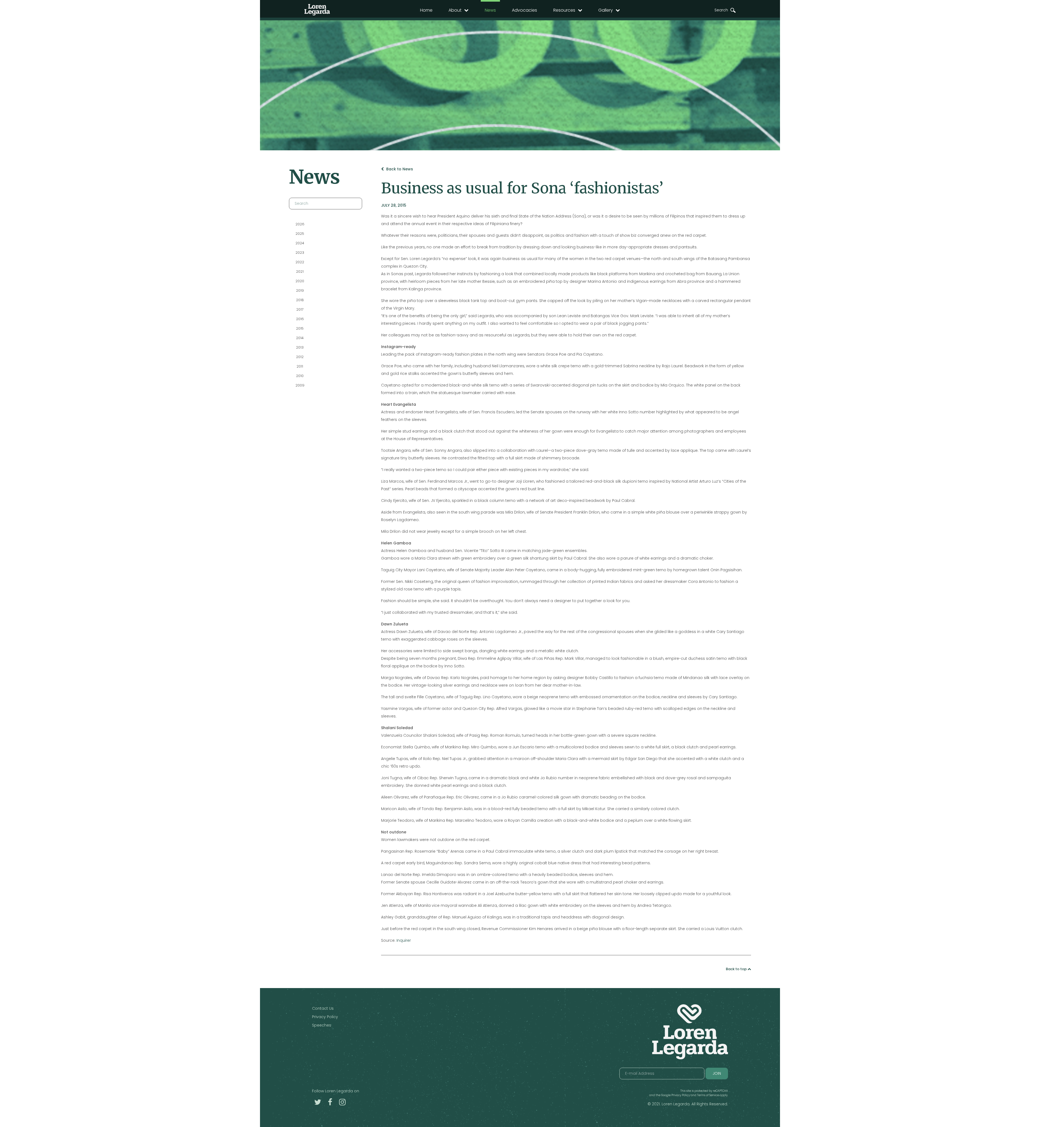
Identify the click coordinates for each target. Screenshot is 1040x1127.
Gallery (605, 10)
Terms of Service (708, 1095)
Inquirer (403, 940)
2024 (299, 243)
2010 (300, 375)
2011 (300, 366)
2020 (299, 281)
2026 (299, 224)
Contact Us (323, 1008)
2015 (300, 328)
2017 (299, 309)
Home (426, 10)
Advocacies (524, 10)
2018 (300, 300)
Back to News (399, 169)
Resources (564, 10)
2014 (300, 337)
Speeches (321, 1025)
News (490, 10)
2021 (300, 271)
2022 (299, 262)
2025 (299, 233)
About (454, 10)
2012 (300, 356)
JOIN (717, 1073)
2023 (299, 252)
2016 (300, 318)
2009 (299, 385)
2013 (300, 347)
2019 (300, 290)
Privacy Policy (325, 1016)
